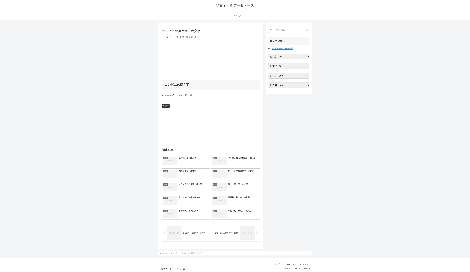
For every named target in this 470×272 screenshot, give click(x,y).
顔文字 (166, 106)
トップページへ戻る (282, 264)
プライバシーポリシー (301, 264)
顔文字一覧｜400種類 (282, 48)
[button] (307, 30)
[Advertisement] (211, 59)
